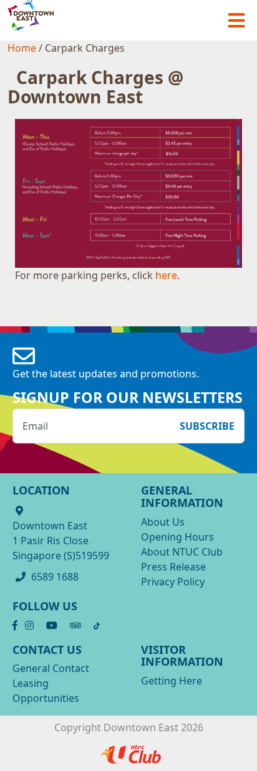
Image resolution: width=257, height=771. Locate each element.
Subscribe (207, 426)
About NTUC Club (182, 552)
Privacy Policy (173, 582)
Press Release (173, 567)
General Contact (50, 668)
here (166, 275)
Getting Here (171, 681)
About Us (163, 522)
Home (23, 48)
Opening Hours (177, 537)
